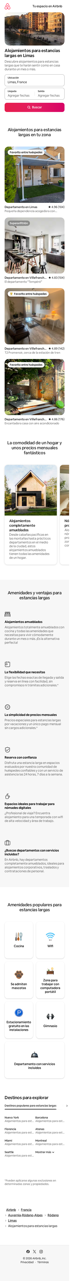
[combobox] (34, 82)
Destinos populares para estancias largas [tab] (30, 1105)
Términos (43, 1262)
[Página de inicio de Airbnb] (7, 6)
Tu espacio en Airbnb (47, 6)
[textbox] (19, 95)
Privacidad (27, 1262)
